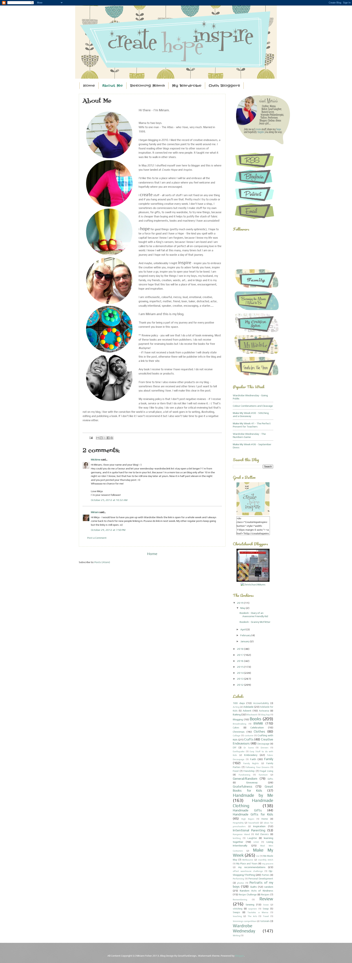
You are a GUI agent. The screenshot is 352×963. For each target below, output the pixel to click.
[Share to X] (105, 438)
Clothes (259, 731)
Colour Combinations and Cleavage (253, 405)
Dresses (264, 747)
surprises (252, 908)
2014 (240, 672)
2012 (240, 684)
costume (249, 735)
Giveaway (252, 782)
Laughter (252, 838)
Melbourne (247, 860)
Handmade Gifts (247, 810)
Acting (236, 707)
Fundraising (244, 774)
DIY (234, 747)
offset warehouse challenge (248, 871)
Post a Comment (97, 537)
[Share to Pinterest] (111, 438)
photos (240, 883)
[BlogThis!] (101, 438)
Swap (266, 908)
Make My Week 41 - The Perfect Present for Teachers (252, 425)
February (245, 635)
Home (89, 85)
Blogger (239, 955)
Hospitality (238, 823)
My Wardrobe (186, 85)
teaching (237, 916)
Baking (237, 714)
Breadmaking (239, 724)
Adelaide (248, 706)
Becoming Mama (147, 85)
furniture (263, 774)
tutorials (265, 921)
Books (255, 718)
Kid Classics (262, 834)
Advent (247, 710)
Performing (238, 878)
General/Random (245, 778)
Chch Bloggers (224, 85)
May (243, 607)
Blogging (238, 719)
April (243, 629)
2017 (240, 654)
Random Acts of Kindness (256, 890)
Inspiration (259, 826)
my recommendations (251, 867)
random (268, 886)
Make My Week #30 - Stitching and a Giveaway (251, 414)
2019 (240, 602)
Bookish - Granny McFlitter (255, 621)
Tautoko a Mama (257, 912)
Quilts (253, 886)
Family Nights (251, 763)
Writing (236, 935)
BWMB (258, 723)
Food (236, 771)
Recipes (265, 894)
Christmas (239, 731)
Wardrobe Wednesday (244, 928)
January (245, 641)
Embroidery (250, 754)
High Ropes (247, 819)
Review (266, 898)
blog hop (265, 714)
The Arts (252, 916)
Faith (253, 759)
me (257, 856)
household (253, 823)
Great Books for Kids (253, 788)
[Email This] (98, 438)
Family (268, 759)
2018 (240, 648)
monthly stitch (265, 860)
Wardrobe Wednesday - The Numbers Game (249, 435)
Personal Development (260, 878)
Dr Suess (249, 747)
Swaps (236, 912)
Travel (266, 916)
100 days (239, 703)
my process (267, 863)
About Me (112, 85)
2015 (240, 666)
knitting (237, 838)
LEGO (256, 842)
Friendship (249, 771)
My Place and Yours (246, 863)
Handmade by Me (253, 795)
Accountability (261, 703)
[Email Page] (90, 437)
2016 (240, 660)
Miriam (95, 512)
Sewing (250, 904)
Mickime (95, 459)
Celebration (257, 727)
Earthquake (239, 751)
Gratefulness (242, 786)
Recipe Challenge (248, 894)
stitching (237, 908)
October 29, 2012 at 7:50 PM (108, 529)
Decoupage (263, 743)
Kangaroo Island (241, 834)
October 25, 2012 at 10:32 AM (109, 499)
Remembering (240, 899)
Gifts (270, 779)
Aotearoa (264, 710)
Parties (266, 875)
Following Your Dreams (257, 767)
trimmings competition (244, 921)
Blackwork (252, 714)
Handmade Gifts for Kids (253, 814)
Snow (266, 904)
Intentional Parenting (249, 830)
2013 (240, 678)
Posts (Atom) (102, 562)
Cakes (236, 727)
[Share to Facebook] (108, 438)
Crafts (249, 739)
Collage (236, 735)
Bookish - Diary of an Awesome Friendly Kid (254, 614)
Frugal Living (266, 771)
